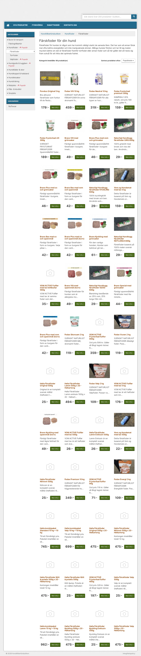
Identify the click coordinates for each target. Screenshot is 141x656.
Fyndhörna (37, 25)
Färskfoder (14, 51)
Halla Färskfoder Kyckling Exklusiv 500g (97, 628)
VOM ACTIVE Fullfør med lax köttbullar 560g (49, 287)
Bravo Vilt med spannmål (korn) (72, 286)
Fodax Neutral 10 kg (98, 91)
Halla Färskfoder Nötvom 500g (47, 480)
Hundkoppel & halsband (19, 73)
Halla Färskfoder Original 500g (47, 384)
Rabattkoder (53, 25)
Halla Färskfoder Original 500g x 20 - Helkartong (98, 530)
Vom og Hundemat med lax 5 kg (122, 188)
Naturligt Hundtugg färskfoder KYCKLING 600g (99, 189)
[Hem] (7, 25)
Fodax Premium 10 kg (75, 479)
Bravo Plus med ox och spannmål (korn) (74, 237)
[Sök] (134, 16)
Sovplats (12, 93)
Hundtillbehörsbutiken (29, 11)
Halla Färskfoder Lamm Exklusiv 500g (99, 433)
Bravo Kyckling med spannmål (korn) (49, 433)
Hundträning (14, 81)
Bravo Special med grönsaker (122, 286)
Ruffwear (12, 106)
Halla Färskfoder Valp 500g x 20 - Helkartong (124, 628)
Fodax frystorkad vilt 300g (49, 139)
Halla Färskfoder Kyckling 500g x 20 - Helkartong (74, 628)
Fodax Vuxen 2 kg (122, 334)
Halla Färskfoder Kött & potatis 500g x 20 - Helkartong (49, 579)
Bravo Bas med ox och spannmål (48, 237)
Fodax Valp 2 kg (96, 383)
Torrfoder (14, 55)
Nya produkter (20, 25)
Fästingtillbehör (15, 44)
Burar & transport (16, 40)
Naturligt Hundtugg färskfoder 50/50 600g (98, 287)
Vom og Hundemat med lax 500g (122, 433)
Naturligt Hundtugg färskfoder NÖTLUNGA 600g (123, 238)
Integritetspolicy (129, 653)
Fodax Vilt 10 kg (72, 91)
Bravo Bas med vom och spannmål (74, 188)
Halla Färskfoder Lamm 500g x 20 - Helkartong (73, 385)
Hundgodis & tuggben (19, 64)
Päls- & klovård (15, 89)
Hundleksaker (14, 77)
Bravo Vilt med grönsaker (71, 139)
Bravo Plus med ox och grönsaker (48, 188)
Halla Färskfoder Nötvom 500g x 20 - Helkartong (123, 530)
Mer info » (55, 107)
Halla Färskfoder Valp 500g (124, 578)
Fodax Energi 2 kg (122, 479)
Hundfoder (18, 47)
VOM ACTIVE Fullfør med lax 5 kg (123, 384)
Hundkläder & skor (16, 70)
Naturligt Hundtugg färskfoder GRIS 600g (124, 139)
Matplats (17, 85)
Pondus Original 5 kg (50, 91)
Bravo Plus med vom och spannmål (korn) (50, 335)
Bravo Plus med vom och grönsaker (98, 139)
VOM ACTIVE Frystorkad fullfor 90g (97, 481)
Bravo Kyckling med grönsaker (98, 237)
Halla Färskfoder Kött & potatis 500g (74, 578)
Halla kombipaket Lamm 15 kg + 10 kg (49, 627)
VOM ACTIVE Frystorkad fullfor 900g (97, 336)
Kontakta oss (70, 25)
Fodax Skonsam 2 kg (74, 334)
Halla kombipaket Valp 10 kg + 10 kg (73, 529)
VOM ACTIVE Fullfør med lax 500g (74, 433)
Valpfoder (19, 59)
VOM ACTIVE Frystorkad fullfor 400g (97, 579)
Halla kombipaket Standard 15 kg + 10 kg (49, 530)
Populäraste (128, 60)
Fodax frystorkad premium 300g (122, 92)
